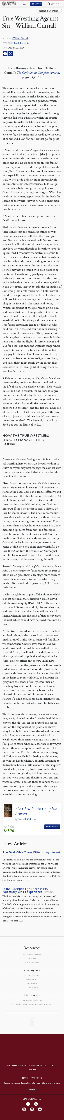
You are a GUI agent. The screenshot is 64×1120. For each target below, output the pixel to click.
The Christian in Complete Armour (36, 811)
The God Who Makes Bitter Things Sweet (31, 852)
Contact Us (32, 1070)
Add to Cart (53, 827)
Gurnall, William (27, 819)
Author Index (31, 975)
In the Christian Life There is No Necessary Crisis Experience (25, 890)
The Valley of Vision (32, 1000)
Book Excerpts (21, 43)
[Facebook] (5, 53)
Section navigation (49, 11)
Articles (32, 958)
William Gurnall (20, 38)
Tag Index (32, 983)
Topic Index (32, 987)
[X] (10, 53)
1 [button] (8, 219)
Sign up (32, 1090)
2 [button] (43, 415)
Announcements (32, 954)
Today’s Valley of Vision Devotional (32, 1004)
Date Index (32, 979)
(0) (38, 4)
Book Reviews (32, 962)
